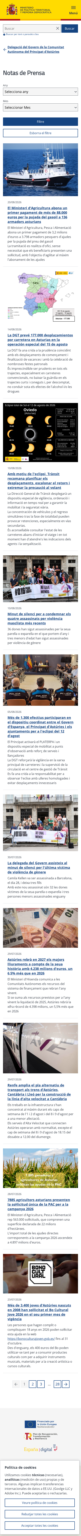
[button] (66, 1384)
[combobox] (40, 92)
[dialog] (39, 1497)
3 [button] (41, 1384)
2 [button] (33, 1384)
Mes (5, 101)
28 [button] (57, 1384)
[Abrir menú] (73, 9)
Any (5, 85)
